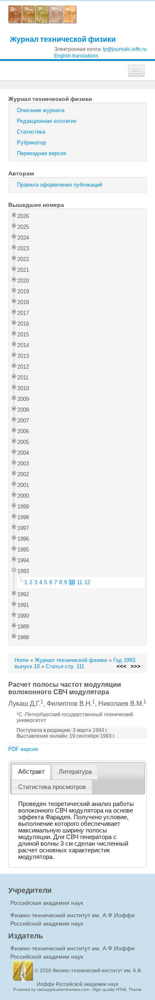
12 (87, 582)
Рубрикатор (31, 142)
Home (21, 660)
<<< (121, 666)
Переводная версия (41, 153)
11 (79, 582)
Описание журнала (40, 110)
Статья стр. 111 (65, 666)
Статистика (31, 132)
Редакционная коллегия (46, 121)
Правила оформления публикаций (59, 185)
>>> (136, 666)
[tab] (31, 771)
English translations (76, 56)
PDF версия (23, 749)
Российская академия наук (46, 902)
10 (72, 582)
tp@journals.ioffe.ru (125, 49)
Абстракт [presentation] (31, 771)
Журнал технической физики (63, 39)
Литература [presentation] (75, 771)
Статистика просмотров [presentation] (52, 787)
